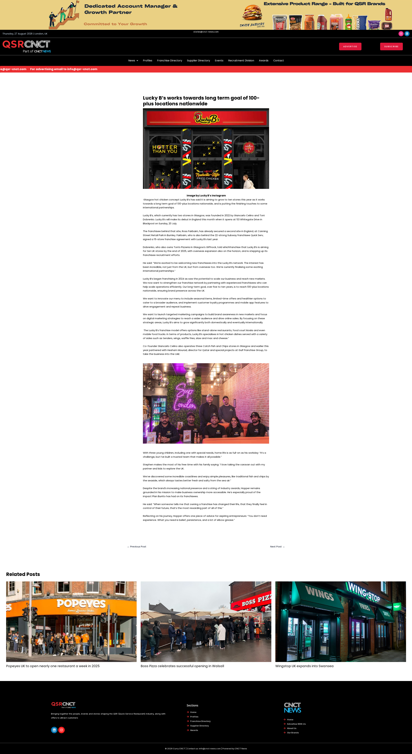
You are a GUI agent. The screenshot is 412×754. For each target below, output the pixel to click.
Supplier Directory (198, 60)
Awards (263, 60)
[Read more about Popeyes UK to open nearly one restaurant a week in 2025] (71, 621)
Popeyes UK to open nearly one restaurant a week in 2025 (53, 666)
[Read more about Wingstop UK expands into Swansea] (340, 621)
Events (219, 60)
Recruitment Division (241, 60)
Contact (278, 60)
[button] (133, 60)
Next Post (277, 546)
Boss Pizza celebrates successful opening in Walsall (182, 666)
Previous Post (136, 546)
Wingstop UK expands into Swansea (304, 666)
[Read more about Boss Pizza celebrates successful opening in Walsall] (206, 621)
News (131, 60)
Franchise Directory (169, 60)
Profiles (147, 60)
